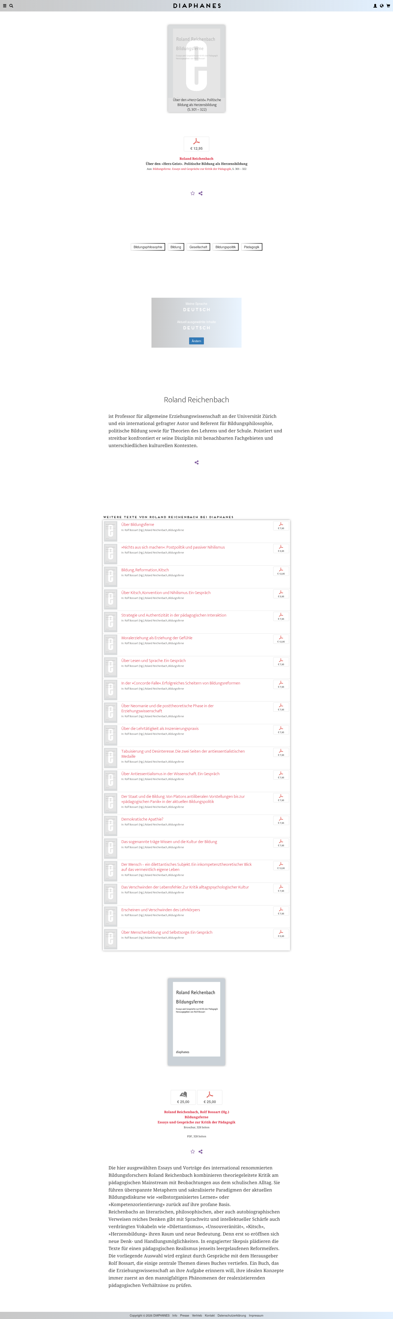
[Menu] (5, 5)
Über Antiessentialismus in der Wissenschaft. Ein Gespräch (170, 773)
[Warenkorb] (388, 5)
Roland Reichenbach (196, 159)
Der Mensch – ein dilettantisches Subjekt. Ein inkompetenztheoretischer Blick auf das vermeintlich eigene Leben (186, 867)
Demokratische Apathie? (142, 819)
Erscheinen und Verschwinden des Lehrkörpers (160, 909)
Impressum (256, 1315)
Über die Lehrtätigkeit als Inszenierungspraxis (160, 728)
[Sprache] (382, 5)
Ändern (196, 341)
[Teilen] (200, 193)
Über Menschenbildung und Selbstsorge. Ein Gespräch (166, 932)
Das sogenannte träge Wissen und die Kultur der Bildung (169, 841)
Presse (184, 1315)
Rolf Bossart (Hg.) (214, 1112)
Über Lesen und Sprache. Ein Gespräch (153, 660)
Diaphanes (196, 5)
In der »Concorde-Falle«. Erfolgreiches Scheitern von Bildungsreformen (180, 683)
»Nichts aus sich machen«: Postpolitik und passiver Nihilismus (173, 547)
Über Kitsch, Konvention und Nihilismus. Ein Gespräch (166, 592)
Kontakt (210, 1315)
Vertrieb (197, 1315)
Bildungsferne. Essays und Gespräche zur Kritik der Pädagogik (192, 168)
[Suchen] (11, 5)
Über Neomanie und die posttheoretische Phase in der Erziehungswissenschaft (167, 708)
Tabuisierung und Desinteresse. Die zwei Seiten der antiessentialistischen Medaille (183, 754)
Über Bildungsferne (137, 524)
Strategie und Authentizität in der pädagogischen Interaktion (173, 615)
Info (174, 1315)
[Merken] (193, 193)
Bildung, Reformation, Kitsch (145, 570)
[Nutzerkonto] (375, 5)
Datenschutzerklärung (232, 1315)
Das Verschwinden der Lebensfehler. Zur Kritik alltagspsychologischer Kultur (185, 887)
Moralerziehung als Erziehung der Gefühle (156, 637)
